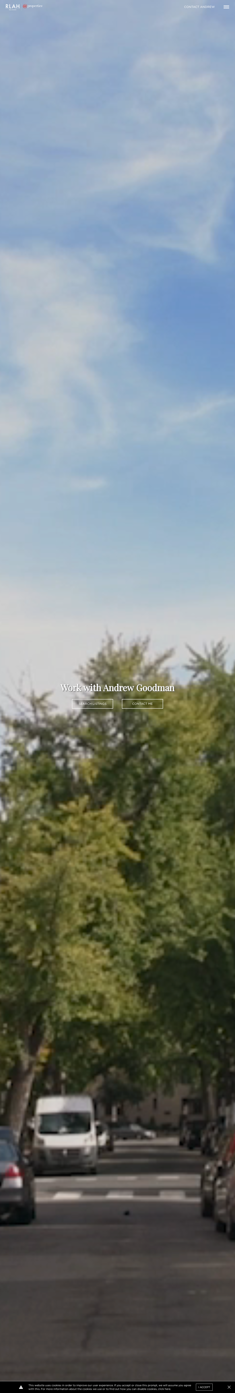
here (167, 1388)
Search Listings (92, 703)
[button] (229, 1387)
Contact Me (142, 703)
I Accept (204, 1387)
